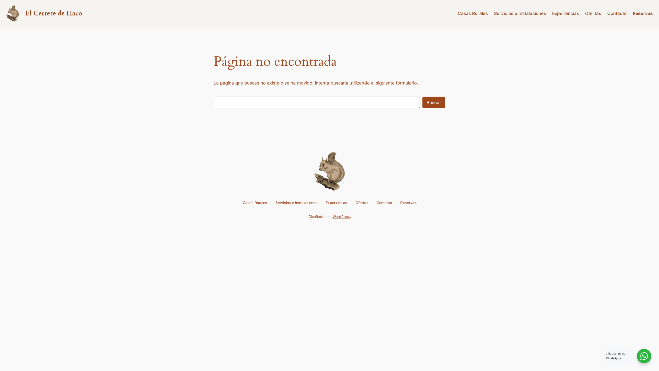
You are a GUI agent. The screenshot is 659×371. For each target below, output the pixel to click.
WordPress (342, 216)
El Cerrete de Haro (53, 13)
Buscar (434, 102)
